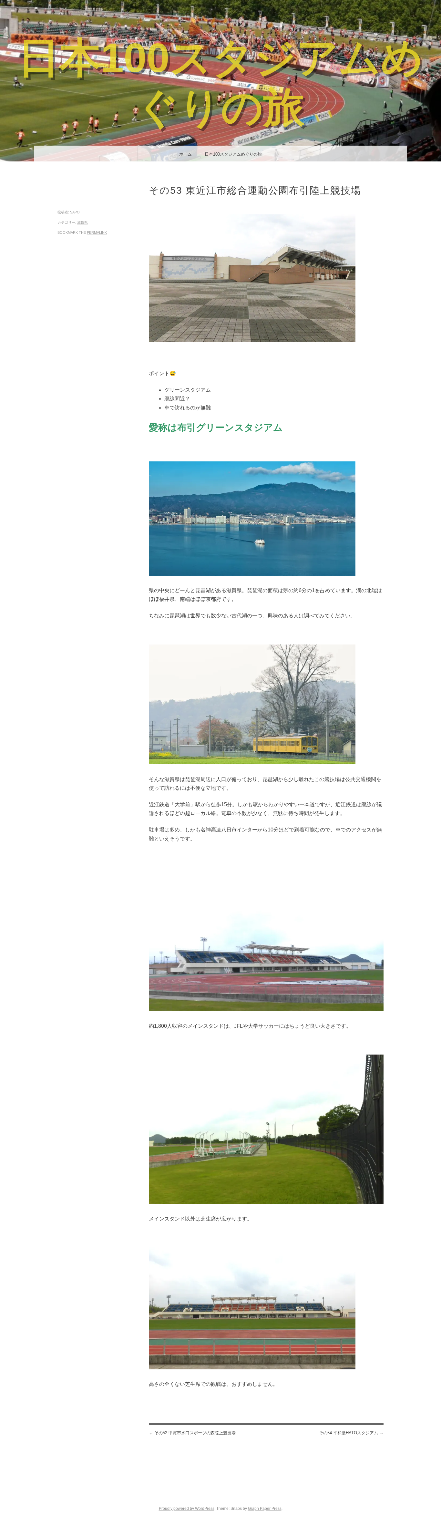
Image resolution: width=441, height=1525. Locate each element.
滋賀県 (82, 222)
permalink (97, 232)
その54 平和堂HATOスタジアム (351, 1432)
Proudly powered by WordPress (186, 1508)
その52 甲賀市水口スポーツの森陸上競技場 (192, 1432)
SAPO (75, 212)
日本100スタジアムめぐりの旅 (233, 154)
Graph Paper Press (265, 1508)
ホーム (185, 154)
